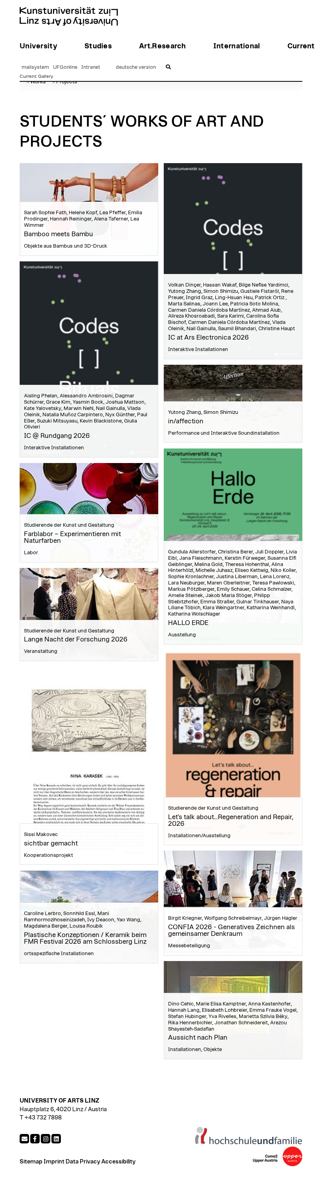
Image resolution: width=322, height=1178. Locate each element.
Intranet (90, 67)
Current (28, 76)
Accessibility (118, 1162)
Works (38, 82)
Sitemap (31, 1162)
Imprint (54, 1162)
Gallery (45, 76)
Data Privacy (83, 1162)
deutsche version (136, 67)
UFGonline (65, 67)
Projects (66, 82)
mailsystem (35, 67)
